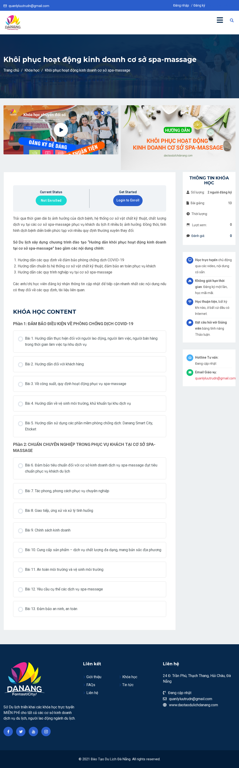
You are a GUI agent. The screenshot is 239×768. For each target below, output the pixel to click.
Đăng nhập (181, 5)
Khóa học (129, 677)
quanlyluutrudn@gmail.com (29, 6)
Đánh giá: (198, 236)
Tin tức (128, 685)
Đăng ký (199, 5)
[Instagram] (46, 731)
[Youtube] (33, 731)
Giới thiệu (93, 677)
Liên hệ (92, 693)
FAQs (90, 685)
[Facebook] (8, 731)
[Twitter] (20, 731)
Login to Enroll (127, 200)
